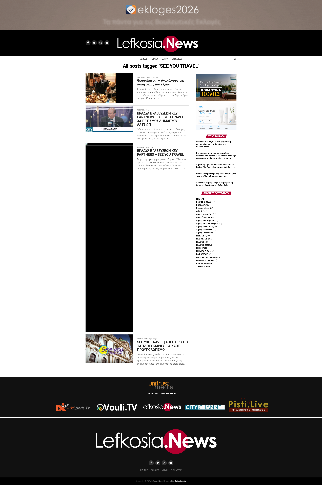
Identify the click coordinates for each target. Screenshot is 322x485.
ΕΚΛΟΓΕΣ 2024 (202, 245)
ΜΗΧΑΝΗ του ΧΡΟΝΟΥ (205, 260)
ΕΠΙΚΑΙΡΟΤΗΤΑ (202, 251)
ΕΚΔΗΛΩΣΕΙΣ (177, 59)
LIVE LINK (200, 199)
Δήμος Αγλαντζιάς (204, 214)
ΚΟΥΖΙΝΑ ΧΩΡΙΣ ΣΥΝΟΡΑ (206, 257)
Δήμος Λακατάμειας (205, 220)
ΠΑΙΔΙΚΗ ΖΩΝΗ (202, 263)
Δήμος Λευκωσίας (204, 227)
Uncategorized (202, 208)
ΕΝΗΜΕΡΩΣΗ (201, 248)
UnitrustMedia (180, 481)
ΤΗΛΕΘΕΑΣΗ (201, 267)
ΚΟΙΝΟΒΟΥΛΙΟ (202, 254)
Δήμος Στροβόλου (204, 230)
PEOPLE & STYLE (203, 202)
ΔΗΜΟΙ (165, 59)
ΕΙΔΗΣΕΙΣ (143, 59)
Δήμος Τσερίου (203, 233)
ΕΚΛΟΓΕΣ (200, 242)
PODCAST (155, 59)
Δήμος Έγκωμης (203, 217)
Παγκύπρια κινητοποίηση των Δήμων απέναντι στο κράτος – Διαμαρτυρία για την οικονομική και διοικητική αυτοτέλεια (216, 155)
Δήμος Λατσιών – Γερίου (207, 223)
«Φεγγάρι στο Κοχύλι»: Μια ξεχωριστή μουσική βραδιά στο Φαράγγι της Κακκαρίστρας (213, 144)
